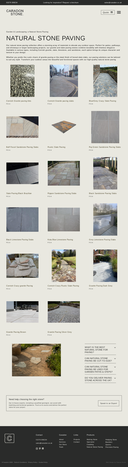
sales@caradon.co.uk (113, 3)
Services (62, 442)
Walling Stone (92, 439)
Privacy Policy (32, 462)
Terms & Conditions (20, 462)
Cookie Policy (43, 462)
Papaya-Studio (121, 462)
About (61, 439)
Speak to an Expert (108, 403)
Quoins (108, 445)
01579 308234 (11, 3)
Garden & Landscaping (16, 32)
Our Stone (63, 444)
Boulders (109, 442)
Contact (77, 442)
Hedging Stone (111, 440)
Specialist (90, 442)
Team (61, 447)
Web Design (110, 462)
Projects (77, 439)
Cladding (90, 444)
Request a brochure (70, 3)
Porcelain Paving (112, 447)
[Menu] (119, 12)
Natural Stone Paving (95, 447)
